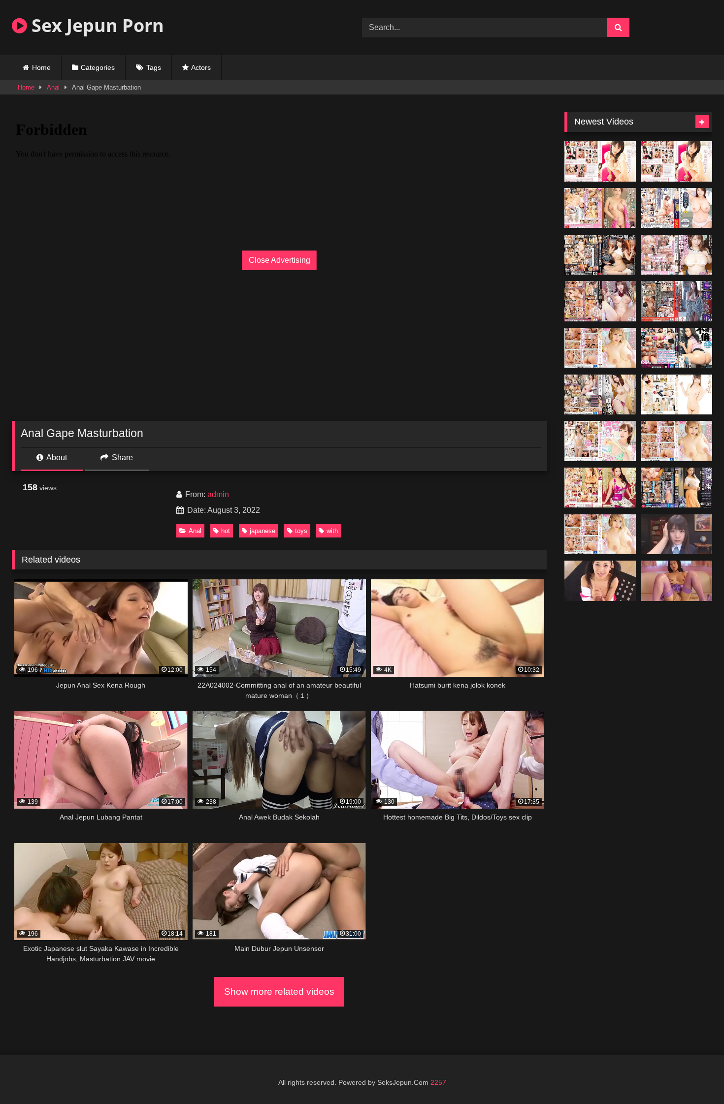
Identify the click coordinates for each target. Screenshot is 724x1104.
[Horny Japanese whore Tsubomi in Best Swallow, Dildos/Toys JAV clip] (676, 534)
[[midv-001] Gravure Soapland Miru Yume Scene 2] (600, 534)
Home (41, 67)
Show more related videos (279, 991)
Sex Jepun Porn (95, 25)
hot (225, 531)
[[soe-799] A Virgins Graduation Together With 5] (676, 161)
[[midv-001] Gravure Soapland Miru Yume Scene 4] (600, 348)
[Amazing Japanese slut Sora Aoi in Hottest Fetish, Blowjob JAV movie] (600, 581)
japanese (262, 531)
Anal (53, 87)
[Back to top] (693, 1074)
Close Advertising (279, 260)
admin (218, 494)
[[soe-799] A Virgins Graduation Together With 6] (600, 161)
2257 (438, 1082)
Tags (153, 67)
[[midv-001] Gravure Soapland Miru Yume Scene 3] (676, 441)
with (332, 531)
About (56, 457)
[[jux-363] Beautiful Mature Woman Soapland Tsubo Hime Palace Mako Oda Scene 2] (600, 488)
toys (301, 531)
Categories (98, 67)
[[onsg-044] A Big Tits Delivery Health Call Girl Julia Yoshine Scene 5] (600, 395)
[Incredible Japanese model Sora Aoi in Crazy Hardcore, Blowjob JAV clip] (676, 581)
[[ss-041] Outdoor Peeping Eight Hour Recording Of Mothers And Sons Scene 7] (676, 395)
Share (121, 457)
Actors (201, 67)
